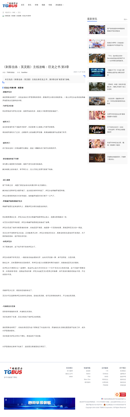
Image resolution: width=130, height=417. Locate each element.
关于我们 (122, 368)
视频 (43, 5)
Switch (88, 374)
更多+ (125, 19)
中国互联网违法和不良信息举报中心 (114, 399)
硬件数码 (87, 382)
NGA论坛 (105, 379)
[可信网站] (120, 396)
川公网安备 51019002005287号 (116, 405)
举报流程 (123, 385)
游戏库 (88, 371)
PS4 (89, 376)
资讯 (29, 5)
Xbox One (87, 379)
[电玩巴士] (13, 370)
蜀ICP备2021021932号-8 (94, 405)
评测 (36, 5)
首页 (22, 5)
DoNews (105, 374)
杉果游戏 (105, 382)
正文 (19, 12)
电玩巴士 (8, 12)
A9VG (106, 376)
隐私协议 (123, 382)
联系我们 (123, 371)
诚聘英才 (123, 374)
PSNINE (105, 385)
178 (107, 371)
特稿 (50, 5)
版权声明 (123, 376)
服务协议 (123, 379)
